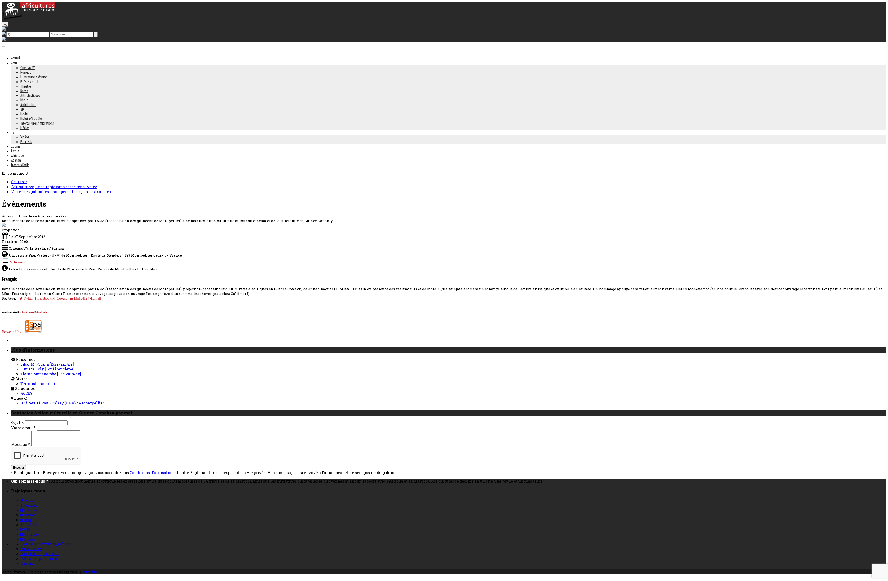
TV (12, 132)
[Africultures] (28, 18)
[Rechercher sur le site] (5, 24)
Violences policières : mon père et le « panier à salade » (61, 191)
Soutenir (19, 181)
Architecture (28, 104)
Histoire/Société (31, 118)
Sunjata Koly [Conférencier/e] (47, 369)
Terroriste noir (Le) (37, 383)
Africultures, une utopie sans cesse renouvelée (54, 186)
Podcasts (26, 141)
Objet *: (17, 422)
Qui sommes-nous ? (29, 481)
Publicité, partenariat (40, 558)
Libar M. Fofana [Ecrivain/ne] (47, 364)
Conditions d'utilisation (152, 472)
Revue (15, 151)
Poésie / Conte (30, 81)
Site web (17, 262)
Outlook (38, 312)
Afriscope (17, 155)
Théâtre (25, 86)
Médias (24, 127)
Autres (45, 312)
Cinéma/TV (27, 67)
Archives (91, 571)
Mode (24, 114)
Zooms (15, 146)
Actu (14, 63)
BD (22, 109)
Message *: (21, 444)
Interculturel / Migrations (37, 123)
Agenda (16, 160)
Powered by (13, 331)
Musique (25, 72)
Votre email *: (23, 427)
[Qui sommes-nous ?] (4, 39)
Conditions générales (39, 553)
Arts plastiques (30, 95)
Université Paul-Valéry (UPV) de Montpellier (62, 403)
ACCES (26, 393)
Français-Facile (20, 164)
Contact (27, 563)
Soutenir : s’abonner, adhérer (46, 543)
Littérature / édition (33, 77)
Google (24, 312)
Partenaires (31, 548)
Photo (24, 100)
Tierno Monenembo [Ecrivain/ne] (50, 373)
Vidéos (24, 137)
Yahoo (31, 312)
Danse (24, 91)
